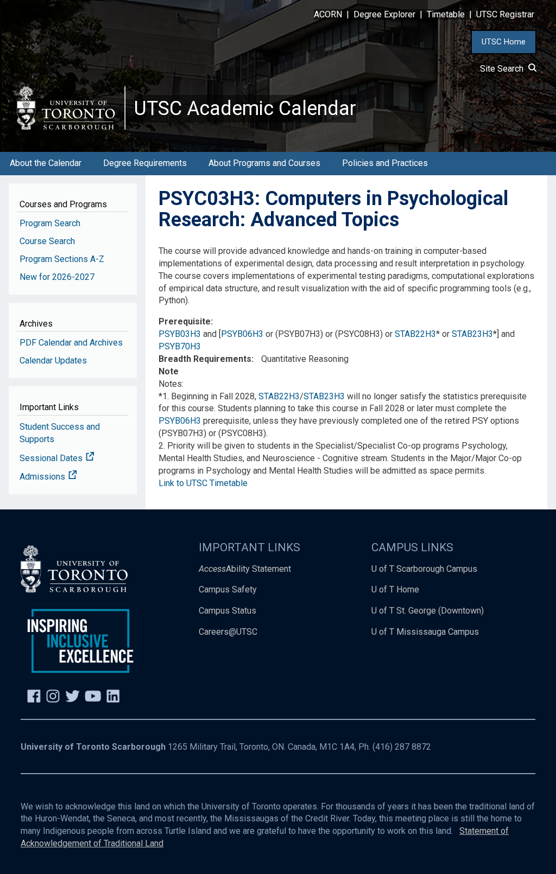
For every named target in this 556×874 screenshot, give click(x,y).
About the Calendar (45, 163)
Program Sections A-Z (62, 259)
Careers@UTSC (228, 632)
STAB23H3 (472, 334)
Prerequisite (185, 321)
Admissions (43, 476)
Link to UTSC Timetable (203, 483)
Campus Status (227, 610)
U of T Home (395, 589)
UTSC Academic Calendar (245, 108)
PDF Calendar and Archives (71, 342)
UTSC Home (504, 42)
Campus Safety (228, 589)
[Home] (71, 108)
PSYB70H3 (180, 346)
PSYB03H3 (180, 334)
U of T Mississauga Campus (425, 632)
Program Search (50, 223)
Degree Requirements (145, 163)
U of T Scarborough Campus (424, 569)
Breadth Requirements (205, 359)
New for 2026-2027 (57, 277)
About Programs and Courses (264, 163)
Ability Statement (245, 569)
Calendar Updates (53, 360)
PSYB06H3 (242, 334)
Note (169, 371)
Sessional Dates (52, 458)
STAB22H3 (415, 334)
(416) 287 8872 (401, 747)
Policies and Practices (385, 163)
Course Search (47, 241)
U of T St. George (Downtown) (427, 610)
